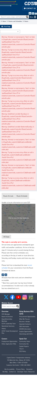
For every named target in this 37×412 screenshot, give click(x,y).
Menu (31, 17)
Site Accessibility (9, 369)
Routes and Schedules (15, 21)
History (4, 328)
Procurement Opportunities (27, 316)
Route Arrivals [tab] (8, 196)
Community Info (24, 344)
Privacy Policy (20, 369)
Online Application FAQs (9, 344)
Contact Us (31, 8)
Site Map (5, 372)
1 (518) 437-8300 (22, 362)
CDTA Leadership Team (9, 324)
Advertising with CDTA (26, 334)
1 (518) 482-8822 (25, 365)
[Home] (30, 3)
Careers (4, 339)
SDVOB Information (25, 329)
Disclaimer (29, 369)
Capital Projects (24, 346)
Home (4, 21)
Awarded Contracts (25, 324)
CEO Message (6, 314)
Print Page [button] (7, 26)
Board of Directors (7, 316)
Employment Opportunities (9, 341)
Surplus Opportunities (25, 331)
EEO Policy (22, 351)
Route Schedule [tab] (22, 196)
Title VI (21, 349)
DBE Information (24, 326)
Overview (5, 311)
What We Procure (24, 319)
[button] (6, 297)
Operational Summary (8, 326)
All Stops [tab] (6, 237)
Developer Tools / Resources (26, 372)
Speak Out (23, 339)
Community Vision (24, 341)
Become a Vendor (24, 321)
